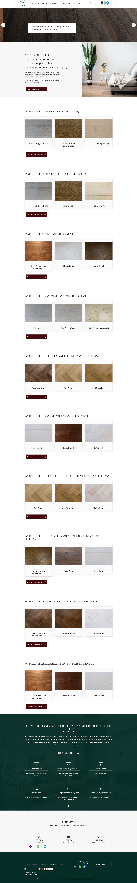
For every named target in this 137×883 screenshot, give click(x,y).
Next (134, 25)
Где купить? (66, 3)
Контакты (76, 3)
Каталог (41, 3)
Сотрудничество (52, 3)
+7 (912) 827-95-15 (94, 2)
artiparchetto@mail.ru (102, 5)
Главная (33, 3)
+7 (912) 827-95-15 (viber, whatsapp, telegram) (80, 862)
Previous (3, 25)
